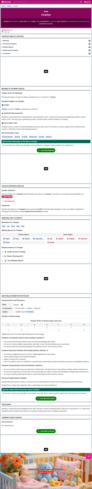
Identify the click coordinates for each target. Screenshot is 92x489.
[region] (46, 71)
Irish (29, 21)
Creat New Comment (47, 431)
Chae (3, 226)
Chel (22, 226)
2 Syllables (30, 312)
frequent (53, 21)
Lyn (8, 226)
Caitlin (17, 109)
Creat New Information (47, 398)
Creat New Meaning (47, 150)
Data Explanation (9, 201)
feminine (15, 21)
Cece (13, 226)
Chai (17, 226)
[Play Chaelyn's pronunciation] (22, 304)
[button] (46, 486)
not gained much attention (77, 21)
